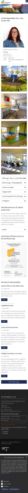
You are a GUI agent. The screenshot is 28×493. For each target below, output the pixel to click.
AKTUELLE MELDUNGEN (10, 282)
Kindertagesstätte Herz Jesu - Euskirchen (12, 19)
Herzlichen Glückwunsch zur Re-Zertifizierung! (12, 237)
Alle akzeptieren (14, 489)
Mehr (4, 300)
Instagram (5, 201)
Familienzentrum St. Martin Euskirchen (12, 208)
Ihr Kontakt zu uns (8, 397)
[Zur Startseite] (5, 2)
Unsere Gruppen (8, 187)
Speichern (5, 489)
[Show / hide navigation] (27, 1)
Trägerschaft (6, 192)
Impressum (3, 475)
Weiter (4, 229)
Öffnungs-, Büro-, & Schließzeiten (14, 178)
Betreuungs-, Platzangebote (12, 183)
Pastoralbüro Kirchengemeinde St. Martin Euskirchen (13, 402)
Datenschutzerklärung (14, 473)
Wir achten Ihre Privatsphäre (14, 457)
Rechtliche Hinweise (5, 478)
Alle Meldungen (14, 382)
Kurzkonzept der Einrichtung (12, 196)
